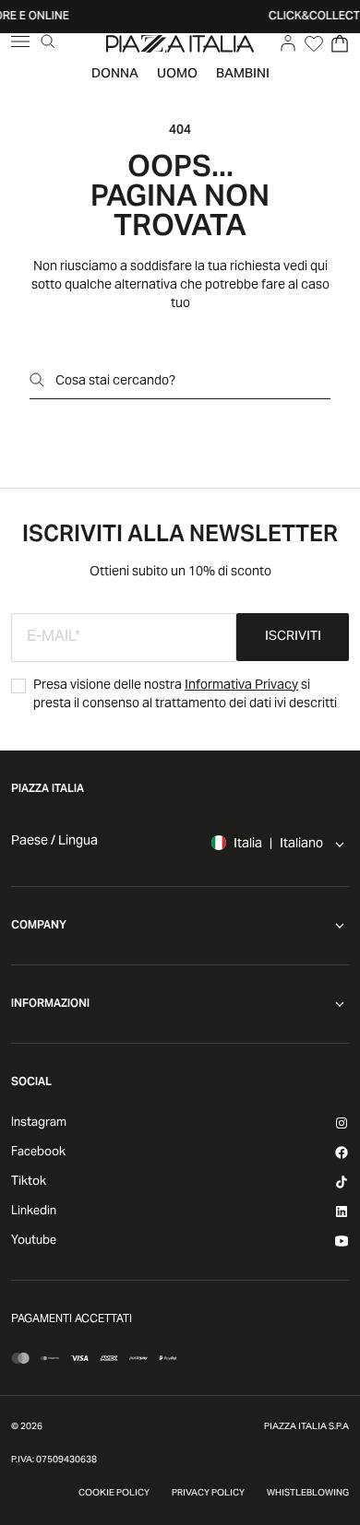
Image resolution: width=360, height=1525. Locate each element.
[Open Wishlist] (314, 43)
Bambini (243, 75)
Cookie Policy (114, 1493)
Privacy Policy (208, 1493)
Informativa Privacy (241, 686)
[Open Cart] (339, 43)
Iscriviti (293, 637)
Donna (114, 75)
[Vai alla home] (180, 43)
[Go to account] (288, 43)
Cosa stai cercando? (115, 382)
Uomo (177, 75)
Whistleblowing (308, 1493)
